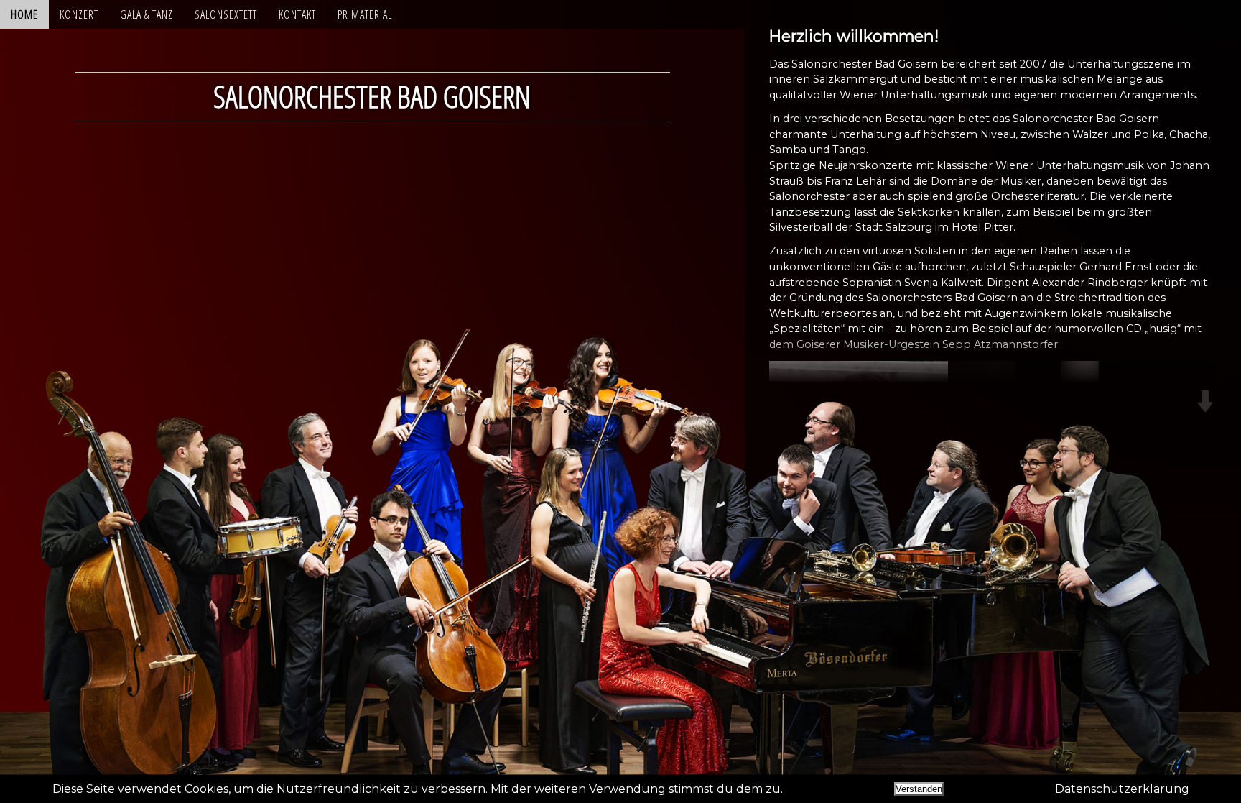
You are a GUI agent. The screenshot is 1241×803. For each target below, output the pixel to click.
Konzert (79, 14)
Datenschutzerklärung (1122, 789)
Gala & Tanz (146, 14)
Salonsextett (226, 14)
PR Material (365, 14)
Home (24, 14)
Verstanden (919, 789)
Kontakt (297, 14)
